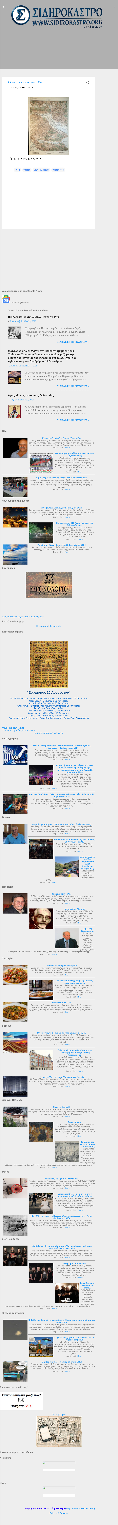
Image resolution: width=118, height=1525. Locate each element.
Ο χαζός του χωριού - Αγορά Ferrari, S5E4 (62, 1362)
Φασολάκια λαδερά (61, 1003)
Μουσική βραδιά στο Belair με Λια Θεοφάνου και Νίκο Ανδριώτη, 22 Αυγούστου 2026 (61, 795)
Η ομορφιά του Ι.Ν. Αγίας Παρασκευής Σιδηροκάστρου (74, 524)
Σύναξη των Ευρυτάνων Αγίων (48, 708)
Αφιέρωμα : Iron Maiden (74, 1263)
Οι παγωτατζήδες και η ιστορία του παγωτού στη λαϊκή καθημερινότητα (74, 1195)
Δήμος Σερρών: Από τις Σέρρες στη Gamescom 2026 (61, 477)
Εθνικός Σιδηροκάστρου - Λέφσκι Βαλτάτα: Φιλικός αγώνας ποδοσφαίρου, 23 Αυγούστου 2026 (61, 746)
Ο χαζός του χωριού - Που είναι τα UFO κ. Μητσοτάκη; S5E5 (75, 1338)
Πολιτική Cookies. (59, 1513)
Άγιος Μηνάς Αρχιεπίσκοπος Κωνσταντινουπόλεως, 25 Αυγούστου (48, 706)
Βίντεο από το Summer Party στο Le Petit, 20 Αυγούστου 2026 (74, 840)
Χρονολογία (55, 626)
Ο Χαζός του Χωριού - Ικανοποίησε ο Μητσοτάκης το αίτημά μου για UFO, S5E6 (61, 1321)
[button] (87, 83)
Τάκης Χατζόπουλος (61, 894)
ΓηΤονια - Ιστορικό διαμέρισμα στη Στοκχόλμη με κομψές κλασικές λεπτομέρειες (75, 1052)
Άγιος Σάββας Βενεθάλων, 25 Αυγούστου (48, 703)
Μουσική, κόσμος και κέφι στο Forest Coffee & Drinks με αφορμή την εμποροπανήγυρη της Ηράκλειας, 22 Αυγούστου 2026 (74, 768)
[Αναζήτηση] (114, 7)
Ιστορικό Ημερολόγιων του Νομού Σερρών (22, 616)
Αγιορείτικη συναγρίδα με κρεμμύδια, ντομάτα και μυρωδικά (74, 982)
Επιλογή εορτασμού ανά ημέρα (48, 733)
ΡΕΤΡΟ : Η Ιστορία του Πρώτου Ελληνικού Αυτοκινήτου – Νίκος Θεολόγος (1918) (61, 1217)
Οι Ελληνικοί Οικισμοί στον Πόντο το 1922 (33, 316)
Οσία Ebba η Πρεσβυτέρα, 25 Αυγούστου (48, 701)
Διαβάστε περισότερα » (73, 341)
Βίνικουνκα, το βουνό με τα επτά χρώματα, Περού (61, 1033)
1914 (17, 170)
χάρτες (26, 170)
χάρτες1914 (58, 170)
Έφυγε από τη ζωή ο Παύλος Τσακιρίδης (61, 438)
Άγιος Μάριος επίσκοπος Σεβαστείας (31, 395)
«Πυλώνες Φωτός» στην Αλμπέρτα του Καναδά (61, 1077)
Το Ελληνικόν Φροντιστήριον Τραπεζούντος (87, 1144)
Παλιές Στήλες (59, 1414)
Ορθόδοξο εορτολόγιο (13, 728)
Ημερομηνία (42, 626)
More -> (67, 447)
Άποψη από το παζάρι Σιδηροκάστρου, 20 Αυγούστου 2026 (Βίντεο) (87, 863)
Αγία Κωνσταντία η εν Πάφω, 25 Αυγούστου (49, 710)
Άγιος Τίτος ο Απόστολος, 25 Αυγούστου (48, 715)
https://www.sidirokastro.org (80, 1508)
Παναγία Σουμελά (61, 1107)
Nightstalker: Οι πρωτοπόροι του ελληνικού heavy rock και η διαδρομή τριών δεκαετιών (62, 1247)
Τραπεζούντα (74, 1122)
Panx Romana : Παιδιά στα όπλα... (87, 1285)
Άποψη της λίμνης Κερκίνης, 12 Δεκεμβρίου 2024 (62, 545)
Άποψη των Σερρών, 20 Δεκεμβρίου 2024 (61, 508)
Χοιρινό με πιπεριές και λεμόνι (62, 965)
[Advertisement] (106, 77)
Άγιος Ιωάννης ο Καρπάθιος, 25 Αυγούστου (48, 713)
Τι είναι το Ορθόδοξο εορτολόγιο (18, 730)
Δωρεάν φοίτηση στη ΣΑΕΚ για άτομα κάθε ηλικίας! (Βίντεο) (61, 824)
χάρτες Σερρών (41, 170)
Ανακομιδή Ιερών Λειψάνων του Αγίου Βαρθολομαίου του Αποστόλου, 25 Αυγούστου (49, 718)
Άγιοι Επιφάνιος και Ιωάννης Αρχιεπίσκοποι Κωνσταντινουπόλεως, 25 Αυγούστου (48, 698)
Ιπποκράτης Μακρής (74, 909)
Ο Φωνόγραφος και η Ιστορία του (61, 1179)
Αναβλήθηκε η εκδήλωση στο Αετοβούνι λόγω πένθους (74, 454)
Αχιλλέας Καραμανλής (87, 930)
